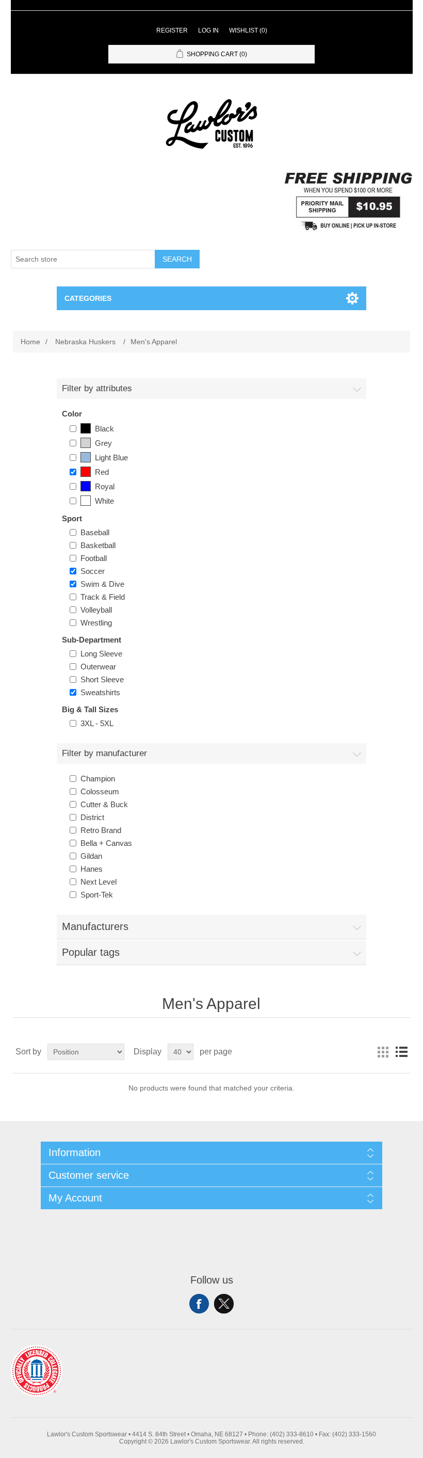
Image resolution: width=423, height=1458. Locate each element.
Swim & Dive (102, 584)
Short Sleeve (102, 679)
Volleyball (96, 609)
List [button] (401, 1052)
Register (172, 30)
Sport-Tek (96, 894)
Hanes (91, 868)
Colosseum (99, 791)
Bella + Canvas (106, 843)
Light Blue (111, 457)
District (92, 817)
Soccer (92, 571)
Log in (208, 30)
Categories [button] (87, 298)
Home (30, 342)
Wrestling (96, 622)
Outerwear (98, 666)
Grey (103, 443)
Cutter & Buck (104, 804)
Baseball (94, 532)
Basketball (98, 545)
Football (93, 558)
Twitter (224, 1303)
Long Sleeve (101, 653)
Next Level (98, 881)
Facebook (199, 1303)
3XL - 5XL (96, 723)
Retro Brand (100, 830)
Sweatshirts (100, 692)
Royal (105, 486)
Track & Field (102, 596)
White (104, 500)
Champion (97, 778)
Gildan (91, 856)
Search (177, 259)
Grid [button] (383, 1052)
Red (102, 472)
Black (104, 428)
